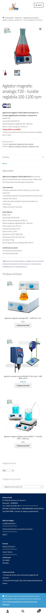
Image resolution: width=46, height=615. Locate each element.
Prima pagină (9, 18)
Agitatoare (18, 18)
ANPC (4, 534)
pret (37, 146)
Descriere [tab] (5, 157)
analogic (18, 146)
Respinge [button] (5, 604)
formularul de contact (16, 264)
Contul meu (7, 611)
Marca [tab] (4, 163)
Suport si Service (8, 546)
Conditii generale (8, 523)
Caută (23, 611)
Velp (23, 321)
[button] (40, 29)
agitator (11, 146)
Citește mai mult (23, 325)
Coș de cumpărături (35, 609)
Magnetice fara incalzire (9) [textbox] (22, 487)
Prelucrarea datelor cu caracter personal (22, 601)
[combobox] (23, 486)
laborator (25, 146)
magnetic (32, 146)
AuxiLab (23, 382)
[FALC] (6, 106)
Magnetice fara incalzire (31, 18)
